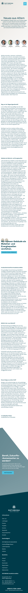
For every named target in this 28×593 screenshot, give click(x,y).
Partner (4, 523)
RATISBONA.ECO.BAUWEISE (9, 542)
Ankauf (4, 558)
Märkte (4, 549)
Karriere (4, 528)
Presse (3, 560)
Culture (4, 551)
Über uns (4, 518)
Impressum (4, 567)
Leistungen (5, 521)
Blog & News (5, 565)
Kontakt (4, 535)
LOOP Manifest (6, 546)
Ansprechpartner (6, 532)
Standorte (4, 530)
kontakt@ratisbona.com (8, 584)
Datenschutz (5, 570)
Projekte (4, 525)
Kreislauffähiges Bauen (7, 544)
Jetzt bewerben (8, 472)
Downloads (4, 563)
